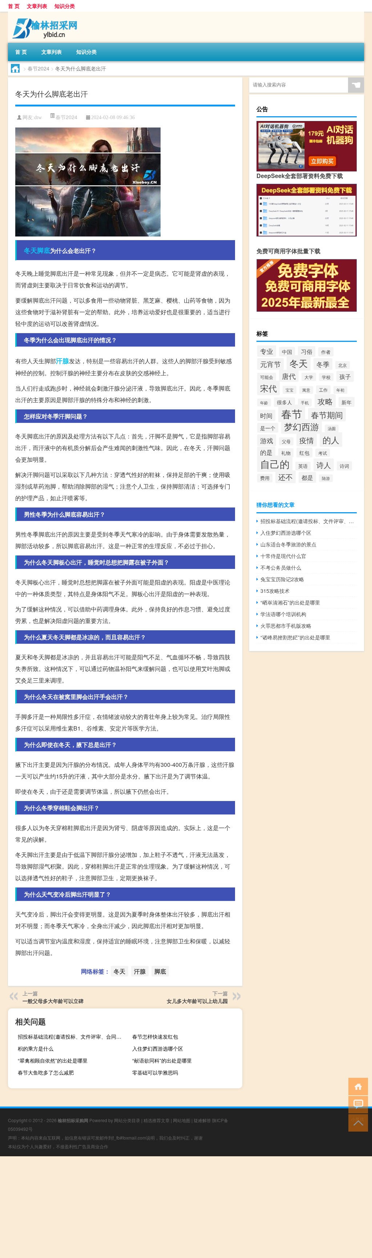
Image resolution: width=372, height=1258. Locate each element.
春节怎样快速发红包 (155, 1036)
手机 (305, 402)
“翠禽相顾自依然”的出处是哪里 (53, 1060)
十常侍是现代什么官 (283, 555)
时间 (266, 415)
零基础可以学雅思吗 (155, 1072)
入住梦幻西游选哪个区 (157, 1048)
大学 (308, 377)
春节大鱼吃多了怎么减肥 (46, 1072)
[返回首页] (356, 1086)
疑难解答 (202, 1120)
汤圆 (332, 428)
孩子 (345, 376)
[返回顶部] (356, 1122)
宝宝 (290, 390)
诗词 (344, 465)
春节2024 (38, 68)
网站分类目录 (127, 1120)
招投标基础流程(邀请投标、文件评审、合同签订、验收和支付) (72, 1036)
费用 (265, 478)
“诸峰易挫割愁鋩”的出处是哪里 (295, 637)
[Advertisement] (186, 1207)
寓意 (306, 390)
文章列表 (37, 5)
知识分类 (64, 5)
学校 (326, 377)
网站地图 (181, 1120)
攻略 (325, 400)
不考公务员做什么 (280, 567)
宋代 (268, 388)
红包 (304, 452)
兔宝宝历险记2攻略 (282, 579)
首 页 (14, 5)
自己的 (275, 464)
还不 (285, 477)
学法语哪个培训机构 (283, 614)
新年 (346, 402)
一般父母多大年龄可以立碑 (53, 1000)
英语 (303, 466)
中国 (287, 351)
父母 (286, 441)
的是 (266, 452)
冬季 (322, 364)
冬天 (30, 250)
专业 (266, 351)
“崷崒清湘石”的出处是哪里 (290, 602)
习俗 (306, 351)
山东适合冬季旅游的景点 (288, 544)
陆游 (326, 478)
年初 (340, 390)
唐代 (289, 376)
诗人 (323, 465)
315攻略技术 (275, 590)
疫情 (306, 440)
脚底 (43, 250)
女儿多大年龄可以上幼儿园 (197, 1000)
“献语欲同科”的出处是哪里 (162, 1060)
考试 (322, 453)
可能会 (266, 377)
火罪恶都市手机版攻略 (285, 625)
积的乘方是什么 (35, 1048)
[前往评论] (356, 1104)
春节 (291, 413)
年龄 (264, 402)
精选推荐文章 (156, 1120)
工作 (323, 390)
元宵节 (270, 364)
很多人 (284, 402)
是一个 (267, 428)
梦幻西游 (301, 426)
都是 (307, 477)
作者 (326, 351)
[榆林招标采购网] (46, 14)
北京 (342, 365)
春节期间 (327, 414)
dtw (38, 117)
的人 (331, 439)
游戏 (266, 440)
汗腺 (62, 360)
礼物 (286, 452)
